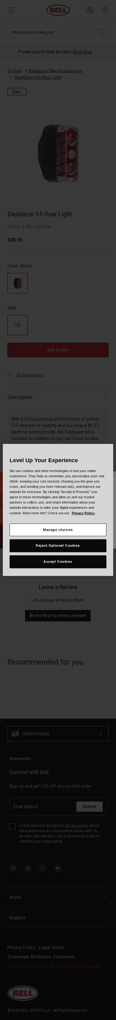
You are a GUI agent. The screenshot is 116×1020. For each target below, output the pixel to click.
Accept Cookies (58, 561)
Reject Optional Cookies (58, 545)
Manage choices (58, 529)
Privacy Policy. (83, 513)
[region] (58, 510)
